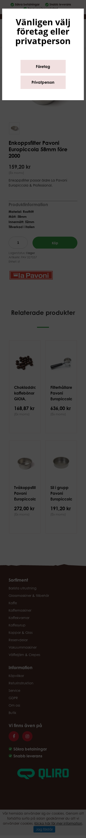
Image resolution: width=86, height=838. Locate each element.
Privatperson (43, 82)
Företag (43, 66)
